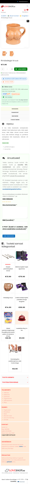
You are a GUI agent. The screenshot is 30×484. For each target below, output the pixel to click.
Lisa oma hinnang (9, 418)
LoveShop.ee (14, 481)
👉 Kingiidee (24, 16)
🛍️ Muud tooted (13, 16)
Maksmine (7, 394)
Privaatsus (7, 412)
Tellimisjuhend (8, 400)
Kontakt (6, 419)
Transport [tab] (15, 112)
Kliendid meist (8, 416)
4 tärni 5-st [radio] (8, 201)
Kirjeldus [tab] (15, 109)
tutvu (21, 446)
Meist (5, 414)
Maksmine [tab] (15, 116)
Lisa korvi (22, 69)
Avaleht (3, 16)
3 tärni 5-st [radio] (6, 201)
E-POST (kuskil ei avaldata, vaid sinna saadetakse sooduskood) (14, 228)
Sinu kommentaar (9, 205)
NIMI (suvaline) (8, 220)
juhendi (9, 462)
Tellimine (6, 393)
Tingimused (7, 410)
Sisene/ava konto (23, 1)
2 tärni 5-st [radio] (4, 201)
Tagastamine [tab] (15, 119)
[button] (28, 21)
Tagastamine (8, 398)
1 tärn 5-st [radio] (3, 201)
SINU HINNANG (7, 199)
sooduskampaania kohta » (12, 189)
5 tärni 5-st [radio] (10, 201)
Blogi (5, 402)
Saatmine (7, 396)
